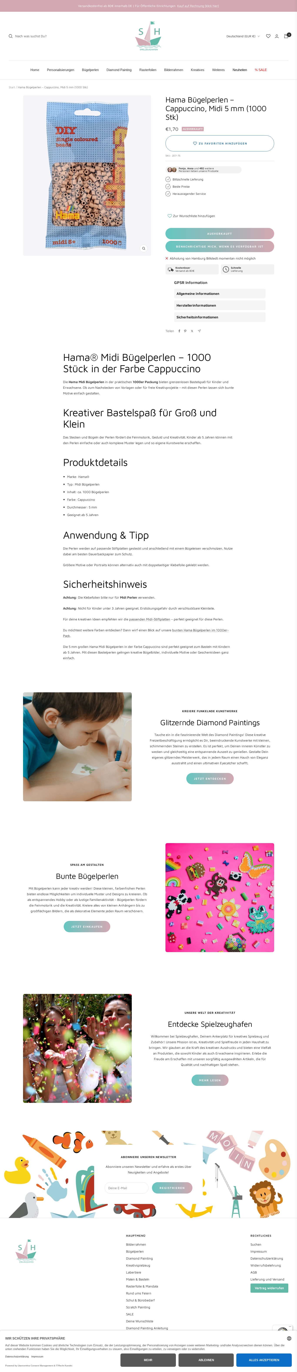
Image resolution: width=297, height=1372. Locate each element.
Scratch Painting (138, 1307)
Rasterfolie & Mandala (142, 1286)
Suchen (255, 1244)
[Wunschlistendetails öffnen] (268, 36)
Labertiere (133, 1272)
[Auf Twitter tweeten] (192, 331)
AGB (253, 1272)
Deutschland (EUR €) (241, 36)
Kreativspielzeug (138, 1265)
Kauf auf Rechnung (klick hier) (198, 6)
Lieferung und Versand (267, 1279)
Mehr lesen (210, 1080)
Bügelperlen (135, 1251)
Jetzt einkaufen (87, 926)
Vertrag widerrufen (269, 1288)
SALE (130, 1314)
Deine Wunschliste (139, 1321)
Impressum (258, 1251)
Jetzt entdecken (210, 778)
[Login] (277, 36)
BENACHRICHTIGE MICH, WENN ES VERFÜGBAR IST (220, 246)
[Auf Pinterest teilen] (185, 331)
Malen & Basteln (137, 1279)
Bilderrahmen (136, 1244)
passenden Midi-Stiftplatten (149, 619)
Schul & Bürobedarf (140, 1300)
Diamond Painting (139, 1258)
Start (12, 87)
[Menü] (290, 1327)
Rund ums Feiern (138, 1293)
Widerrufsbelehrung (265, 1265)
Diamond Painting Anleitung (147, 1328)
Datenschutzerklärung (266, 1258)
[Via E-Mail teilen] (199, 330)
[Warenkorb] (286, 36)
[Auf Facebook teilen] (179, 331)
